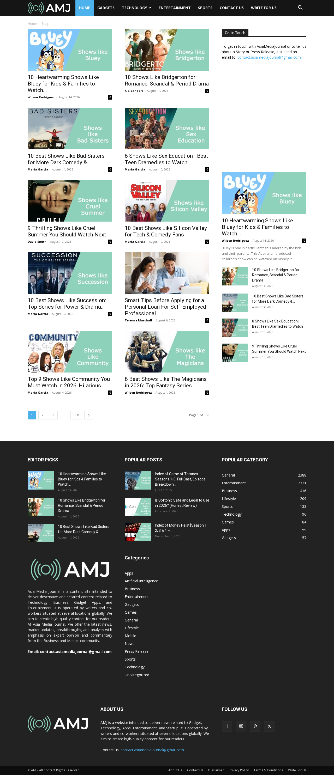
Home (84, 7)
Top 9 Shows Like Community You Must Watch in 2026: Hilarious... (69, 382)
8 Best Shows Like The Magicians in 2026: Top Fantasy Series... (166, 382)
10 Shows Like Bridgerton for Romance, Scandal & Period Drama (167, 80)
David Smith (37, 241)
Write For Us (264, 7)
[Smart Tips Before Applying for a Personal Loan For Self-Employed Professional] (167, 273)
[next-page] (88, 415)
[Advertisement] (264, 118)
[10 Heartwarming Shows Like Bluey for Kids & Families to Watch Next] (70, 50)
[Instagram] (241, 726)
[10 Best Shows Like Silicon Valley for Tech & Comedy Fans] (167, 201)
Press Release (136, 651)
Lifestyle (132, 627)
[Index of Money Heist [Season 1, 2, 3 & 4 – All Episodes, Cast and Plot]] (138, 532)
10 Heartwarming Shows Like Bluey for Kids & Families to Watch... (63, 83)
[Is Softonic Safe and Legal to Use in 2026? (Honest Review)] (138, 507)
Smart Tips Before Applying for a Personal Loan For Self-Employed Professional (165, 306)
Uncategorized (137, 674)
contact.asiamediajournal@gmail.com (269, 57)
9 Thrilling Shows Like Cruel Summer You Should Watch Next (67, 231)
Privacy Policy (239, 770)
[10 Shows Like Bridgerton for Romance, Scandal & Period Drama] (167, 50)
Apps (129, 573)
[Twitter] (269, 726)
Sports (205, 7)
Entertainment (175, 7)
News (129, 643)
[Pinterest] (255, 726)
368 (76, 415)
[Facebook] (227, 726)
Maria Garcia (38, 169)
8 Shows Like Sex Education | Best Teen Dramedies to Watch (166, 159)
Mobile (130, 635)
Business (132, 588)
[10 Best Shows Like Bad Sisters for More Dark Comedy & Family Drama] (70, 128)
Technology (134, 7)
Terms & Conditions (268, 770)
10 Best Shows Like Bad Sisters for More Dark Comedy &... (66, 159)
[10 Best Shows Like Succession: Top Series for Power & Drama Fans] (70, 273)
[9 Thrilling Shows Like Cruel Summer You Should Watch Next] (70, 201)
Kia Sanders (134, 91)
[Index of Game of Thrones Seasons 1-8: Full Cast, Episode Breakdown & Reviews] (138, 480)
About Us (175, 770)
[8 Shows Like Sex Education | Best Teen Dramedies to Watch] (167, 128)
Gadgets (106, 7)
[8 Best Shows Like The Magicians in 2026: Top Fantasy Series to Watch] (167, 352)
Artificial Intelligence (141, 580)
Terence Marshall (138, 320)
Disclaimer (216, 770)
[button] (300, 8)
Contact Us (232, 7)
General (131, 620)
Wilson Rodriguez (41, 97)
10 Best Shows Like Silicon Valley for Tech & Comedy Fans (166, 231)
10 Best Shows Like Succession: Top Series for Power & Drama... (67, 303)
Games (131, 612)
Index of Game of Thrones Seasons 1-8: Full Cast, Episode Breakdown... (180, 479)
